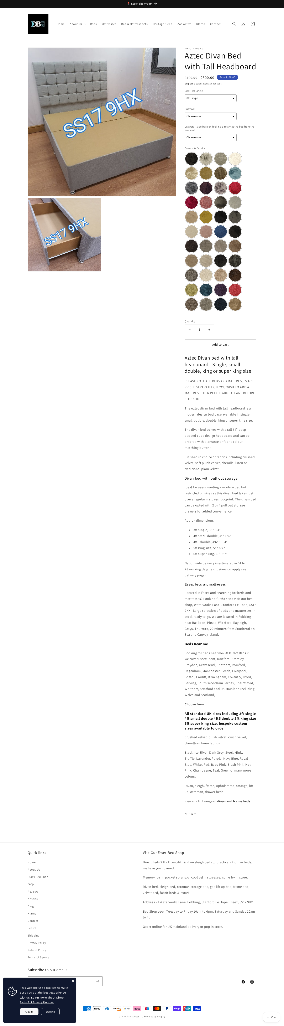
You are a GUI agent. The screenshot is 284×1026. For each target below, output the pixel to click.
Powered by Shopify (154, 1016)
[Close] (73, 981)
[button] (77, 24)
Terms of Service (38, 957)
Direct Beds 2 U (240, 653)
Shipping (190, 83)
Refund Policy (37, 950)
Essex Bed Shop (38, 877)
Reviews (33, 891)
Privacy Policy (37, 943)
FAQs (31, 884)
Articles (33, 899)
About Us (34, 869)
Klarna (32, 913)
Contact (33, 921)
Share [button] (192, 814)
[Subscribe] (97, 981)
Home (32, 862)
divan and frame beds (233, 801)
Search (32, 928)
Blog (31, 906)
